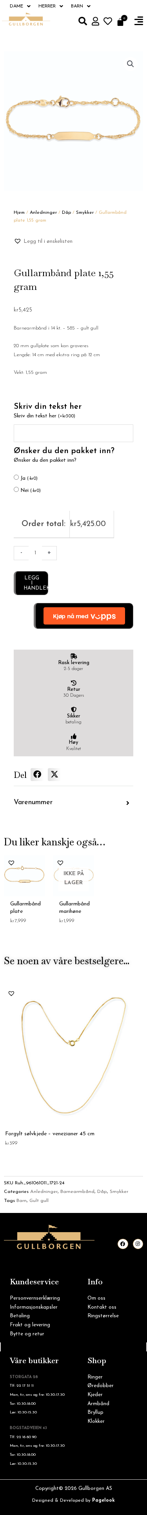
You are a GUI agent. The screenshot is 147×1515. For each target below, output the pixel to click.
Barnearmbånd (77, 1191)
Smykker (85, 212)
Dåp (66, 212)
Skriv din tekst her (44, 416)
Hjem (19, 212)
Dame (16, 6)
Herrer (47, 6)
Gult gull (39, 1200)
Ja (29, 478)
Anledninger (43, 212)
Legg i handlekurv (36, 583)
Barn (77, 6)
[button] (138, 21)
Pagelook (103, 1500)
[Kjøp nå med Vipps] (83, 616)
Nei (30, 490)
